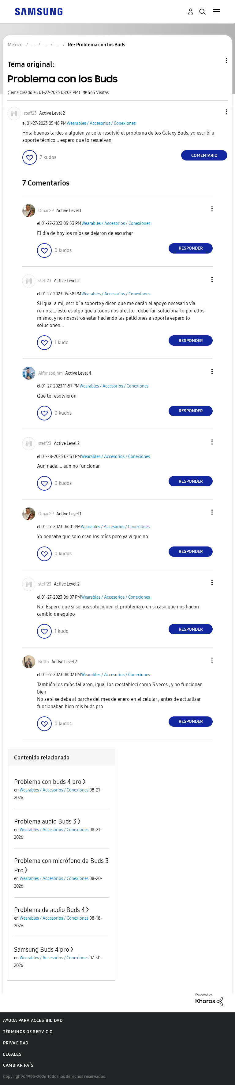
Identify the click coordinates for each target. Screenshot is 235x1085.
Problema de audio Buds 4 (49, 910)
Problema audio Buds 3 (45, 821)
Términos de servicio (28, 1031)
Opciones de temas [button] (216, 60)
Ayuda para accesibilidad (32, 1020)
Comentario (204, 155)
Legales (12, 1054)
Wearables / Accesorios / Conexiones (101, 123)
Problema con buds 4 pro (47, 781)
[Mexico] (38, 11)
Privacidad (15, 1043)
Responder (191, 248)
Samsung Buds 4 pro (41, 949)
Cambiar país (18, 1065)
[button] (217, 112)
